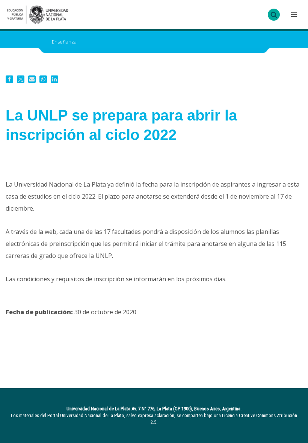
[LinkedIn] (54, 79)
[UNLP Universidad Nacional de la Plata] (37, 14)
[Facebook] (9, 79)
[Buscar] (274, 15)
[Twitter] (20, 79)
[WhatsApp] (43, 79)
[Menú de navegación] (293, 15)
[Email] (32, 79)
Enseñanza (64, 41)
